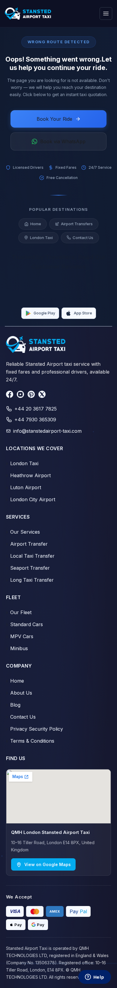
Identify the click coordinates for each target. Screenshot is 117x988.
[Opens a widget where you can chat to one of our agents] (94, 977)
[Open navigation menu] (106, 13)
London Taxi (41, 237)
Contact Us (83, 237)
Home (35, 223)
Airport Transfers (77, 223)
